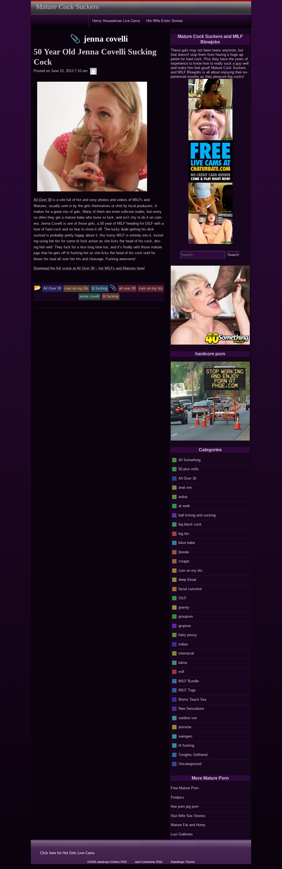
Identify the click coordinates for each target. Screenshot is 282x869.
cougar (183, 561)
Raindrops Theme (183, 862)
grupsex (184, 625)
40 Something (189, 460)
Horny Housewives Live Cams (116, 20)
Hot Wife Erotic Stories (164, 20)
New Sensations (191, 708)
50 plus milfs (188, 469)
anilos (183, 496)
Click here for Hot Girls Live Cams (67, 853)
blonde (183, 552)
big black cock (190, 524)
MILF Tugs (187, 690)
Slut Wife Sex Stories (188, 816)
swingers (185, 736)
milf (181, 672)
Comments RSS (151, 862)
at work (184, 506)
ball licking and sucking (197, 515)
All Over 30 (42, 200)
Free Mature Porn (185, 788)
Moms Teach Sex (192, 699)
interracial (186, 653)
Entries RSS (118, 862)
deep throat (187, 580)
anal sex (185, 487)
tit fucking (186, 745)
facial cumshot (190, 589)
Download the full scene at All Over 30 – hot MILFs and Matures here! (89, 268)
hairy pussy (187, 635)
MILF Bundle (188, 681)
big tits (183, 533)
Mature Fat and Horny (188, 825)
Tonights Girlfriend (192, 754)
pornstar (184, 727)
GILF (182, 598)
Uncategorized (189, 764)
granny (183, 607)
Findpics (177, 797)
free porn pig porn (185, 806)
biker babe (186, 543)
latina (182, 662)
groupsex (185, 616)
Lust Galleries (182, 834)
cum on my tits (190, 570)
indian (183, 644)
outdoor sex (187, 718)
